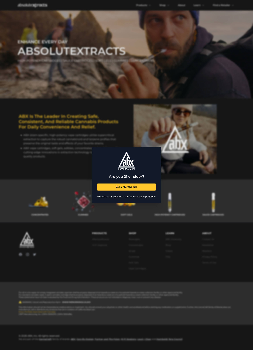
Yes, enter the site (126, 187)
